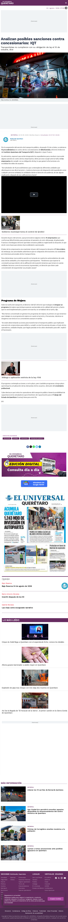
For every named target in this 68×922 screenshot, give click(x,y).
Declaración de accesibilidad (34, 913)
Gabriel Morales (8, 605)
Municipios (4, 890)
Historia (61, 911)
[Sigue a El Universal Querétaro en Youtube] (65, 878)
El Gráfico (48, 877)
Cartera (3, 886)
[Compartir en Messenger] (37, 447)
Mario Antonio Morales (10, 594)
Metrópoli (14, 135)
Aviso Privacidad (52, 911)
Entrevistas (22, 877)
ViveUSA (47, 884)
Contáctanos (16, 911)
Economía (7, 438)
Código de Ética (26, 911)
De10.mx (47, 879)
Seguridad (4, 879)
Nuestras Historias (24, 879)
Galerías (12, 877)
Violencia (35, 911)
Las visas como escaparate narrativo (17, 608)
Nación (3, 881)
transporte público (37, 438)
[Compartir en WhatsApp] (33, 447)
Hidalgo (34, 884)
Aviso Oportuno (49, 890)
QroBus (15, 438)
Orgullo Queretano (24, 881)
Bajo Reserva (7, 583)
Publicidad (42, 911)
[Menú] (66, 3)
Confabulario (49, 888)
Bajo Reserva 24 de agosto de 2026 (17, 586)
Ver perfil (13, 140)
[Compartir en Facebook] (27, 447)
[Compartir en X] (30, 447)
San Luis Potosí (37, 877)
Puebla (34, 881)
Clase (46, 881)
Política (3, 884)
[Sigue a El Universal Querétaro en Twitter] (59, 878)
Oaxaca (34, 879)
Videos (12, 879)
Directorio (8, 911)
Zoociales (22, 888)
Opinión (6, 579)
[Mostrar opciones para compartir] (66, 8)
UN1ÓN (47, 886)
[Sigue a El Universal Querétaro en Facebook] (56, 878)
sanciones (24, 438)
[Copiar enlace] (40, 447)
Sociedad (4, 877)
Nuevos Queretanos (25, 890)
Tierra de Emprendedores (24, 885)
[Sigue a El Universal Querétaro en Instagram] (62, 878)
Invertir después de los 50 (13, 597)
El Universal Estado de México (38, 887)
